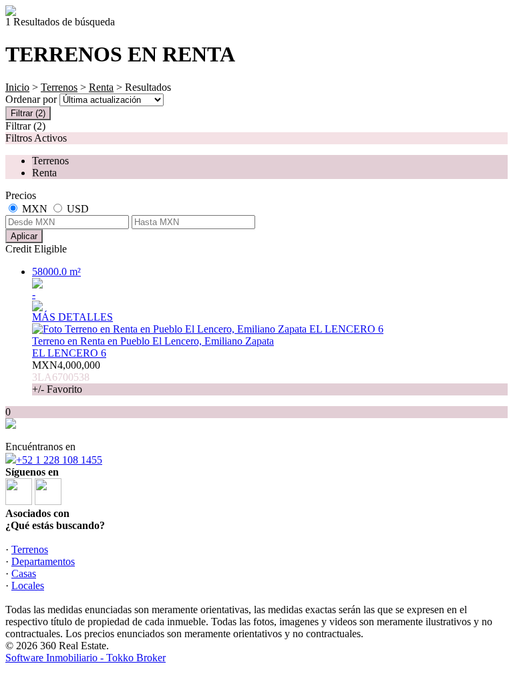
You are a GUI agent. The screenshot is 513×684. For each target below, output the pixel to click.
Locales (27, 585)
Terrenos (59, 87)
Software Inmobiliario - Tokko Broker (85, 657)
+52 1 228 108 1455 (59, 460)
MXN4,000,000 (66, 377)
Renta (101, 87)
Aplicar (24, 236)
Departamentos (43, 561)
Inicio (17, 87)
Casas (23, 573)
